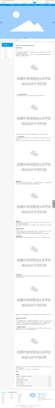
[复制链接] (21, 47)
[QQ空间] (20, 47)
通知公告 (5, 52)
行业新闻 (5, 54)
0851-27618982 (43, 398)
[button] (53, 22)
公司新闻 (5, 56)
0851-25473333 (43, 397)
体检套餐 (46, 0)
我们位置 (49, 0)
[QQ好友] (18, 47)
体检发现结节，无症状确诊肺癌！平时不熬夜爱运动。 (24, 376)
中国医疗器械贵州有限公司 (12, 392)
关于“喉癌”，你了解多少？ (20, 378)
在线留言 (52, 0)
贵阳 (39, 405)
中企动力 (38, 405)
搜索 (34, 2)
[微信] (17, 47)
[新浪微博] (16, 47)
